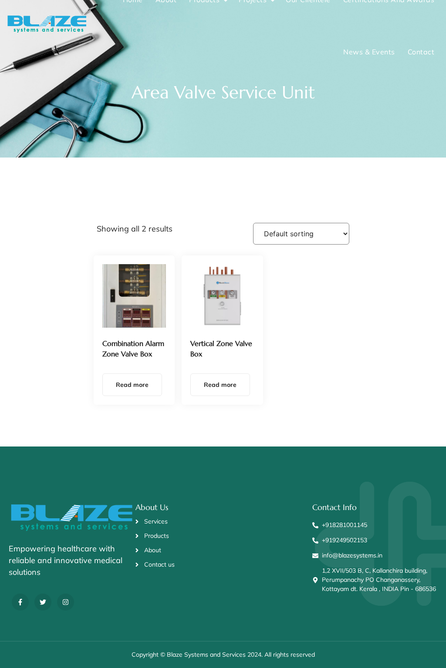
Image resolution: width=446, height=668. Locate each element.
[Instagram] (65, 602)
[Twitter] (42, 602)
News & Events (369, 51)
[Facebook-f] (20, 602)
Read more (132, 385)
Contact (421, 51)
